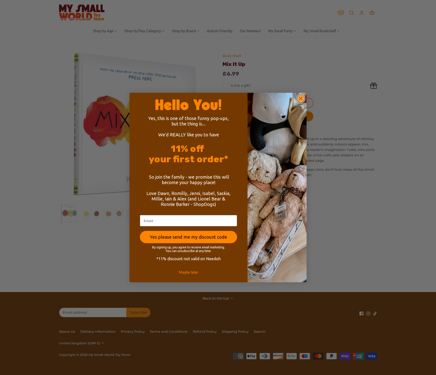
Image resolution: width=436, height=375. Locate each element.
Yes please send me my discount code (188, 237)
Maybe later (188, 272)
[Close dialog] (301, 98)
